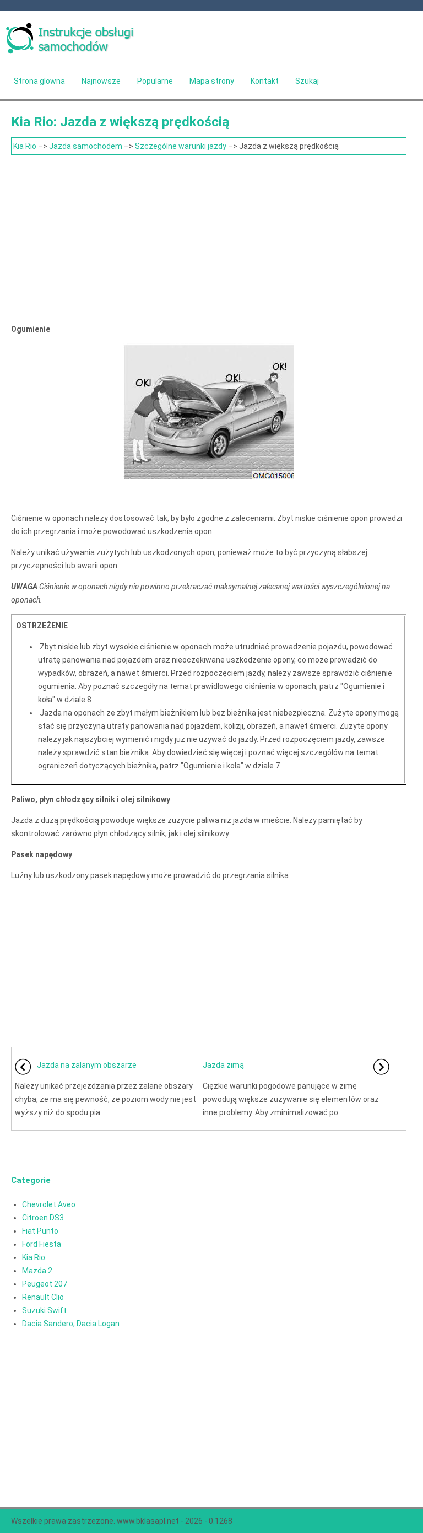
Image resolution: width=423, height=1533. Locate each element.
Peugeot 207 (44, 1283)
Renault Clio (43, 1297)
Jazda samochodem (85, 146)
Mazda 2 (37, 1270)
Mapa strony (211, 81)
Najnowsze (101, 81)
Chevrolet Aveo (48, 1204)
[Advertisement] (208, 237)
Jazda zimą (223, 1065)
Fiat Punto (40, 1231)
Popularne (155, 81)
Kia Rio (24, 146)
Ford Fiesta (41, 1244)
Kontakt (265, 81)
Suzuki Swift (44, 1310)
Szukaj (307, 81)
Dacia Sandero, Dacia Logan (71, 1323)
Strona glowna (39, 81)
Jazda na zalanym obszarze (87, 1065)
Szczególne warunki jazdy (180, 146)
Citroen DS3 (43, 1217)
